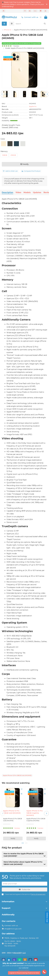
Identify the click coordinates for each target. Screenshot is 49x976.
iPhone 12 (7, 30)
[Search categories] (11, 24)
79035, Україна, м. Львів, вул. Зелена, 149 (21, 938)
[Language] (40, 11)
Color (3, 139)
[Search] (44, 24)
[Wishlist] (25, 11)
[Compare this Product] (21, 793)
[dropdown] (3, 11)
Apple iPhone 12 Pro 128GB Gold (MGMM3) (12, 812)
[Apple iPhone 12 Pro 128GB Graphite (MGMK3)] (36, 798)
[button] (2, 94)
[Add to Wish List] (21, 789)
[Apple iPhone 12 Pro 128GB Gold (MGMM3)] (13, 798)
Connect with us (31, 17)
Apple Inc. (33, 106)
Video (18, 192)
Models (27, 192)
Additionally (8, 914)
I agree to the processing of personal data (24, 973)
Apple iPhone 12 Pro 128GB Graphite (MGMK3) (34, 813)
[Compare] (30, 11)
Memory (4, 151)
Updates (37, 192)
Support (6, 908)
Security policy (23, 970)
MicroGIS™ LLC (19, 953)
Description (7, 192)
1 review (15, 46)
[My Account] (45, 11)
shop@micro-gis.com (13, 929)
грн (35, 11)
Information (8, 901)
